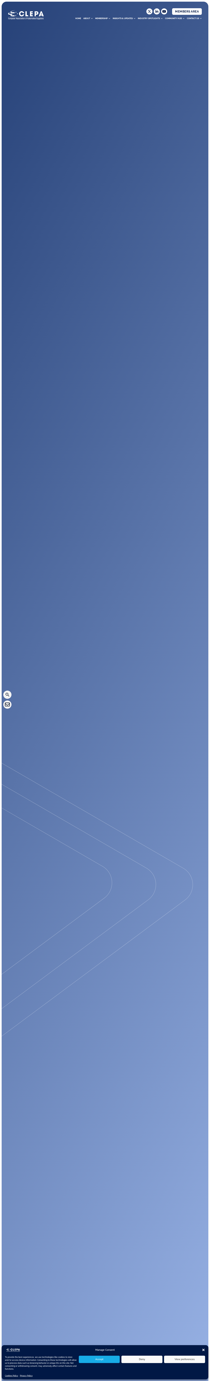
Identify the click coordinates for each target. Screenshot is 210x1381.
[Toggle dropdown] (92, 18)
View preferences (185, 1359)
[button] (203, 1350)
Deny (142, 1359)
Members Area (187, 11)
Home (78, 18)
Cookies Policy (11, 1376)
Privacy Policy (26, 1376)
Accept (99, 1359)
